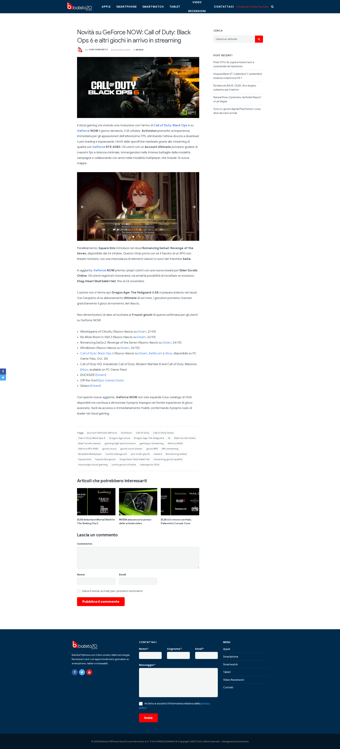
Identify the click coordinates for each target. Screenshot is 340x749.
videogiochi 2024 (149, 464)
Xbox (168, 353)
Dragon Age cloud (119, 438)
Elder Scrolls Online (185, 438)
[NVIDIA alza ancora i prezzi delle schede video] (138, 501)
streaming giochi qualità (168, 459)
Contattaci (224, 6)
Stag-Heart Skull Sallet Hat (135, 459)
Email (122, 574)
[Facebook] (75, 672)
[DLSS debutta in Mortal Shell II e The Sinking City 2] (96, 501)
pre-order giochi (140, 454)
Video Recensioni (233, 679)
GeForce (83, 131)
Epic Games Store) (111, 380)
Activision (126, 432)
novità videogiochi (116, 454)
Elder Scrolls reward (89, 443)
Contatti (228, 687)
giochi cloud (109, 448)
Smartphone (126, 6)
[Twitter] (82, 672)
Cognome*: (174, 649)
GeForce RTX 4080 (88, 448)
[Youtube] (89, 672)
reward (158, 454)
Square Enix (84, 459)
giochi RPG (152, 448)
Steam (141, 331)
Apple (106, 6)
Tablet (174, 6)
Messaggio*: (147, 665)
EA (169, 438)
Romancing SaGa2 (176, 454)
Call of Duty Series (163, 432)
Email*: (199, 649)
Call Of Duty (142, 432)
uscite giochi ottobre (124, 464)
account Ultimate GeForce (102, 432)
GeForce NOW (175, 443)
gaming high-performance (120, 443)
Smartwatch (153, 6)
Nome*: (144, 649)
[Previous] (82, 206)
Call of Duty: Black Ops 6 (172, 125)
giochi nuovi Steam (131, 448)
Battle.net (155, 353)
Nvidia (139, 49)
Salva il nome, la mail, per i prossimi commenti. (112, 591)
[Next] (194, 206)
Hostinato (243, 741)
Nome (81, 574)
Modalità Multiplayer (90, 454)
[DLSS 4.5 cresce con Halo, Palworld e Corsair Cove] (180, 501)
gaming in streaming (152, 443)
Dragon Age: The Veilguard (149, 438)
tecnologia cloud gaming (93, 464)
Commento (84, 544)
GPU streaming (170, 448)
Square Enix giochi (105, 459)
